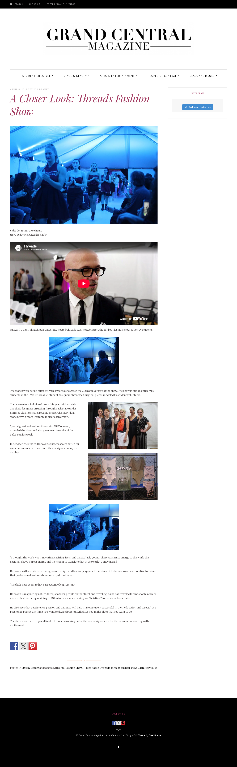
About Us (34, 4)
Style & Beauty (75, 75)
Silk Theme (140, 735)
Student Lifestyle (36, 75)
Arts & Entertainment (117, 75)
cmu (62, 667)
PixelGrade (155, 735)
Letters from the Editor (60, 4)
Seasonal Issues (202, 75)
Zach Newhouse (147, 667)
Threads (105, 667)
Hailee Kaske (91, 667)
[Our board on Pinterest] (123, 722)
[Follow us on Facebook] (114, 722)
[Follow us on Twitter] (118, 722)
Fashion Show (74, 667)
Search (19, 4)
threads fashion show (124, 667)
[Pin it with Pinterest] (32, 646)
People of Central (162, 75)
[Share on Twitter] (23, 646)
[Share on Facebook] (14, 646)
